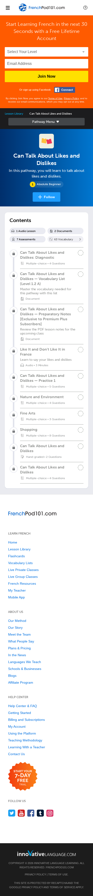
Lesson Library (14, 113)
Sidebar (46, 121)
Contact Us (16, 754)
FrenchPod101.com (60, 867)
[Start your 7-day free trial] (22, 776)
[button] (85, 7)
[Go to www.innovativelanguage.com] (46, 853)
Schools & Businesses (24, 669)
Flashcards (16, 556)
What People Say (21, 641)
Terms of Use (55, 98)
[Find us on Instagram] (50, 813)
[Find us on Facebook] (31, 813)
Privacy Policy (71, 98)
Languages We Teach (24, 662)
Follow (49, 197)
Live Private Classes (23, 570)
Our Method (17, 621)
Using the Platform (22, 733)
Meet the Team (19, 634)
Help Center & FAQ (22, 706)
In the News (17, 655)
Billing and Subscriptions (26, 720)
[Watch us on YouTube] (21, 813)
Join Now (46, 76)
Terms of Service (62, 887)
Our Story (15, 627)
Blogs (12, 676)
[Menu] (7, 7)
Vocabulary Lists (20, 563)
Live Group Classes (23, 577)
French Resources (22, 583)
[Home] (42, 11)
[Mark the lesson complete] (80, 274)
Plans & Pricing (19, 648)
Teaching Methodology (25, 740)
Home (12, 542)
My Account (17, 726)
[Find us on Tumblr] (40, 813)
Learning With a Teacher (26, 747)
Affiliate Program (20, 682)
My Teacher (17, 590)
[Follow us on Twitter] (12, 813)
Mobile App (16, 597)
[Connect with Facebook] (65, 89)
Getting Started (19, 713)
